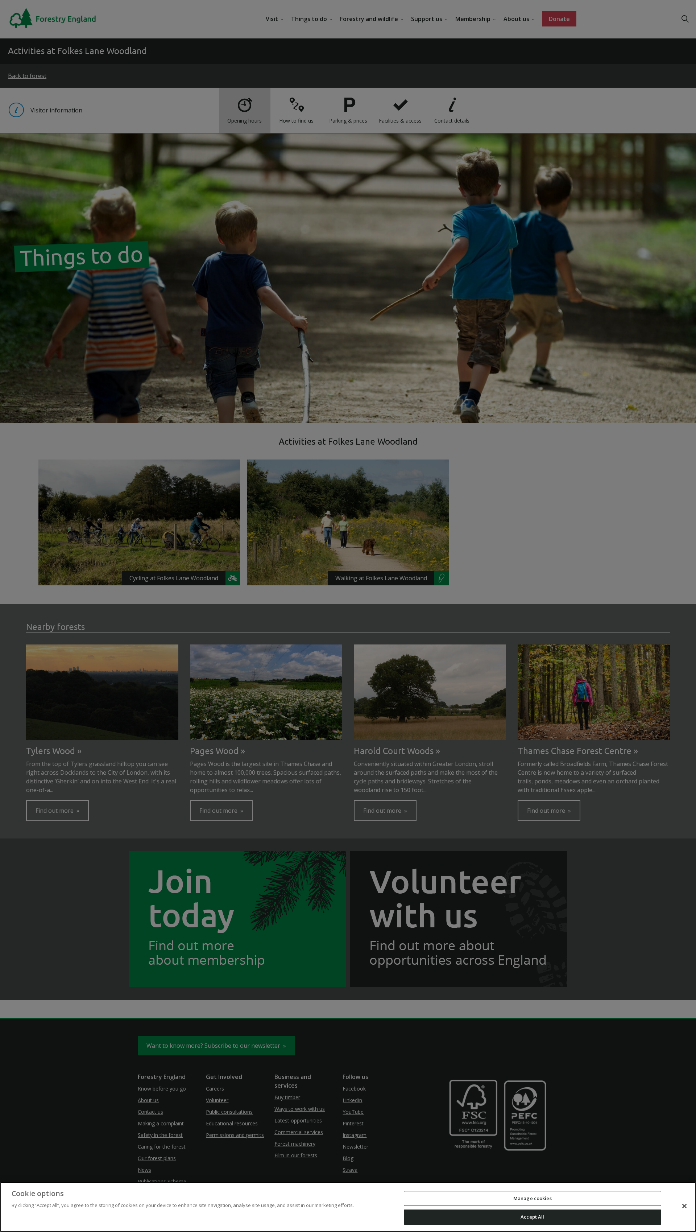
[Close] (684, 1206)
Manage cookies (532, 1198)
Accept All (532, 1217)
